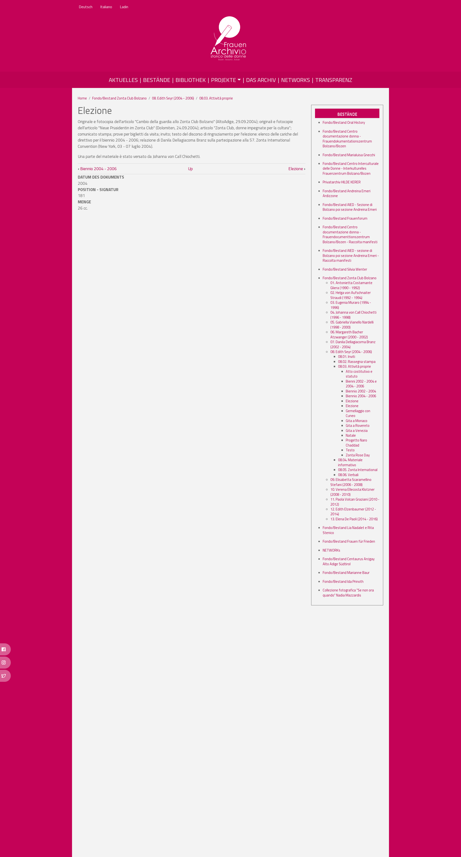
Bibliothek (191, 79)
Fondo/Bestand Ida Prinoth (343, 581)
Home (82, 98)
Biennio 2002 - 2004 (361, 391)
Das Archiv (261, 79)
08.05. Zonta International (357, 469)
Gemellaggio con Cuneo (358, 413)
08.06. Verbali (348, 475)
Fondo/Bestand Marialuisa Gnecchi (349, 155)
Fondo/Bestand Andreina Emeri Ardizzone (346, 193)
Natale (351, 435)
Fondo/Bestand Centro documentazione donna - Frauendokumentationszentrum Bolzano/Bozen (347, 139)
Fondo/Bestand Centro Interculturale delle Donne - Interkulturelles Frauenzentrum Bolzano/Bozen (351, 168)
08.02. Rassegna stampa (357, 361)
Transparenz (333, 79)
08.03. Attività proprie (216, 98)
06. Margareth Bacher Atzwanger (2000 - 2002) (349, 334)
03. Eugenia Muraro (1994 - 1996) (350, 305)
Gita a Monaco (356, 420)
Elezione (296, 169)
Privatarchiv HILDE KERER (342, 182)
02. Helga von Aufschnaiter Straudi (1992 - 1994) (350, 295)
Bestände (156, 79)
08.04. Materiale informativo (350, 462)
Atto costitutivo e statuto (359, 374)
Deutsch (85, 7)
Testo (350, 450)
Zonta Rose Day (358, 455)
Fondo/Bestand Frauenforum (345, 218)
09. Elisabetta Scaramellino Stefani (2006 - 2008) (350, 482)
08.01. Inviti (346, 356)
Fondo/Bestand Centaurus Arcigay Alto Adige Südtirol (349, 561)
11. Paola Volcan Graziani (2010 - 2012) (354, 502)
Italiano (106, 7)
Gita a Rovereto (358, 425)
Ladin (124, 7)
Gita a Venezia (357, 430)
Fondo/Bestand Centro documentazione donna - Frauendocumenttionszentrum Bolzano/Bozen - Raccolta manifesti (350, 234)
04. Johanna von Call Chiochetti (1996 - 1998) (353, 315)
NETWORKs (331, 550)
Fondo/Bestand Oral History (344, 122)
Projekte (223, 79)
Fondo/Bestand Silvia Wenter (345, 269)
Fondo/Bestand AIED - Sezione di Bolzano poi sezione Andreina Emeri (350, 207)
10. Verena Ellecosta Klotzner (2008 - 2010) (352, 492)
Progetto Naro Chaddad (356, 442)
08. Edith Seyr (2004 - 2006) (173, 98)
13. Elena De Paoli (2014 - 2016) (354, 519)
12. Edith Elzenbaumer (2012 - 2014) (353, 511)
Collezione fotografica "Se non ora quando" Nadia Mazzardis (348, 592)
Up (190, 169)
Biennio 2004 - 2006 (97, 169)
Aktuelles (123, 79)
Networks (295, 79)
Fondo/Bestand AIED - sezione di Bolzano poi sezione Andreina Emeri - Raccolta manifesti (351, 255)
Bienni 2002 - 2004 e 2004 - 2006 (361, 384)
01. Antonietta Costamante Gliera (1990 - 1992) (351, 285)
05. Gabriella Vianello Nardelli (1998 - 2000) (352, 324)
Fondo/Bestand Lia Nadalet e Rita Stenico (348, 530)
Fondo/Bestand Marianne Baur (346, 572)
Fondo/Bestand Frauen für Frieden (349, 541)
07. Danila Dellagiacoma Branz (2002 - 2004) (353, 344)
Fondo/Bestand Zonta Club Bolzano (119, 98)
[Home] (228, 38)
